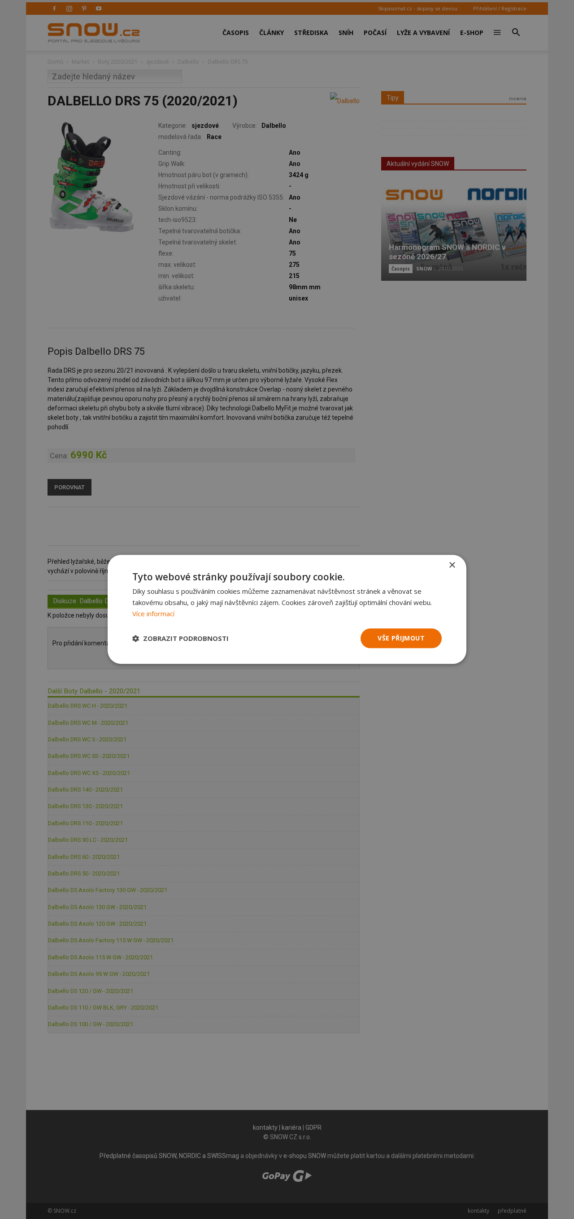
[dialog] (287, 609)
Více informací (153, 613)
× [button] (451, 565)
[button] (180, 638)
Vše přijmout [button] (401, 638)
